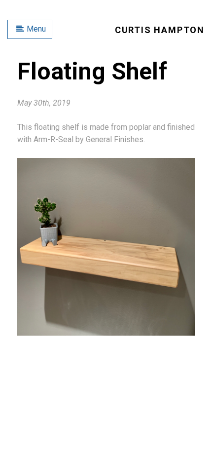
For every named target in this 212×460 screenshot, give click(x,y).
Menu (36, 29)
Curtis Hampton (160, 30)
